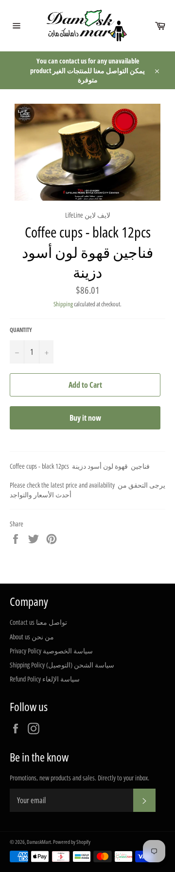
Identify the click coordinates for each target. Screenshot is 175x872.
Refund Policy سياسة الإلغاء (45, 678)
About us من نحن (32, 636)
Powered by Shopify (71, 841)
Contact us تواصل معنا (38, 622)
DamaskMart (39, 841)
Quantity (21, 330)
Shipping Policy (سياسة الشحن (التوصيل (62, 664)
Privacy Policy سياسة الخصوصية (51, 650)
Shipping (63, 304)
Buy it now (85, 417)
